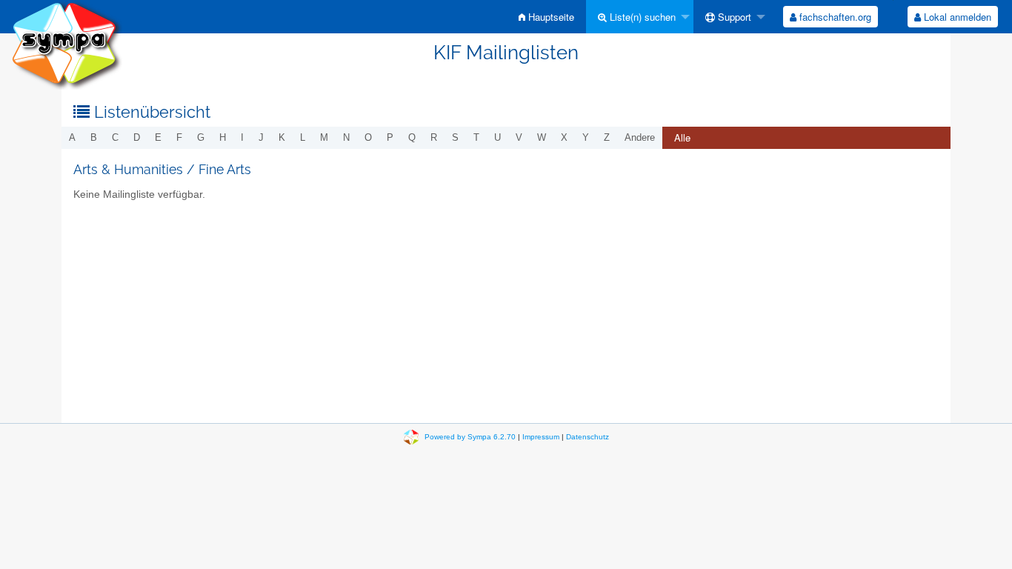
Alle (682, 137)
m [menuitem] (324, 137)
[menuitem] (546, 16)
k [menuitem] (282, 137)
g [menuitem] (200, 137)
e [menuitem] (158, 137)
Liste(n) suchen (641, 17)
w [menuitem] (541, 137)
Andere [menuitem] (640, 137)
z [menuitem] (607, 137)
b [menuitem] (93, 137)
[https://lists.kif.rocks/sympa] (66, 44)
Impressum (540, 437)
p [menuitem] (390, 137)
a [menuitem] (72, 137)
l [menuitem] (302, 137)
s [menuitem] (455, 137)
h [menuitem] (222, 137)
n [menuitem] (346, 137)
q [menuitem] (412, 137)
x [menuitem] (564, 137)
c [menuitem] (115, 137)
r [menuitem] (433, 137)
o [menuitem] (368, 137)
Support (733, 17)
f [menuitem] (179, 137)
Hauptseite (549, 17)
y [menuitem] (585, 137)
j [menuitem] (261, 137)
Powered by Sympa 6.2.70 (470, 437)
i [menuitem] (242, 137)
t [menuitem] (476, 137)
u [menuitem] (497, 137)
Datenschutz (587, 437)
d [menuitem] (136, 137)
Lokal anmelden (956, 17)
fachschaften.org (833, 17)
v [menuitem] (519, 137)
